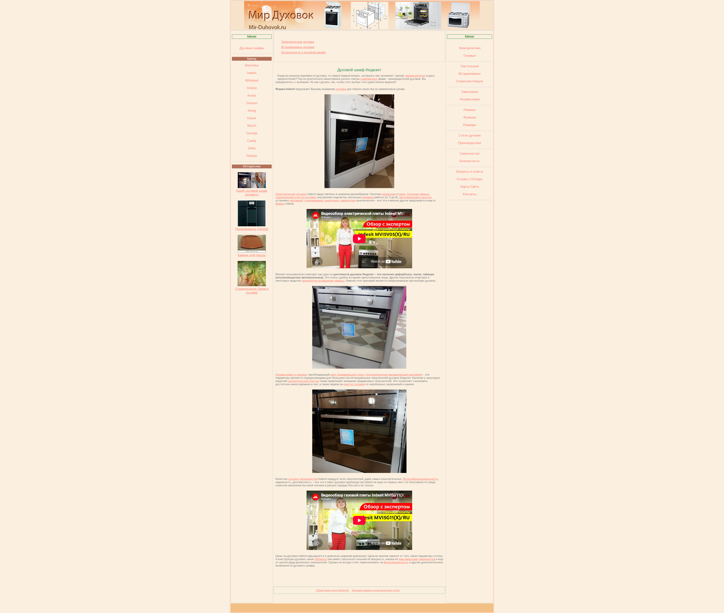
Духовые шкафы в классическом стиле (376, 590)
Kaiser (251, 118)
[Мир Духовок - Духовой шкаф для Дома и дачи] (362, 28)
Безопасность (469, 161)
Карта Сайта (469, 186)
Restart (252, 156)
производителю (415, 75)
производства (309, 478)
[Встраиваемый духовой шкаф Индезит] (359, 471)
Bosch (251, 125)
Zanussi (251, 103)
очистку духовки (354, 384)
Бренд (251, 58)
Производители (469, 143)
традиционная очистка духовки (295, 197)
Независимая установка (291, 374)
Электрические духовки (291, 194)
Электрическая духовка (297, 41)
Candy (251, 141)
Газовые (470, 55)
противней (296, 200)
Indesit (251, 73)
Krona (252, 95)
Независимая (470, 99)
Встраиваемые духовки (297, 47)
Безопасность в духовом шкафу (303, 52)
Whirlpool (251, 80)
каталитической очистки (303, 381)
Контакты (469, 194)
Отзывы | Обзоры (469, 179)
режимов (368, 197)
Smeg (252, 110)
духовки (341, 89)
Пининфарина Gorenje (251, 229)
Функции (469, 117)
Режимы (470, 110)
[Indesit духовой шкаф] (359, 367)
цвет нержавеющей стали (347, 374)
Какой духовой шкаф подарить (251, 192)
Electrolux (252, 65)
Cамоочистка (469, 153)
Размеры (469, 125)
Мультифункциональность (420, 478)
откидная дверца (418, 194)
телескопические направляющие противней (393, 374)
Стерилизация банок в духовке (251, 290)
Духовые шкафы (251, 48)
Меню (251, 36)
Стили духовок (470, 135)
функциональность (396, 562)
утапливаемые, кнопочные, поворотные (330, 200)
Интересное (251, 166)
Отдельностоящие (469, 81)
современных (369, 78)
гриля (401, 194)
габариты (321, 559)
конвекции (388, 194)
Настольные (470, 66)
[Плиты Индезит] (359, 187)
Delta (251, 148)
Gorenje (251, 133)
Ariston (252, 88)
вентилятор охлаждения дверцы (323, 280)
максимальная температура (417, 559)
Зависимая (469, 92)
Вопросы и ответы (469, 171)
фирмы (280, 203)
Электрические (470, 48)
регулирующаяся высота (415, 197)
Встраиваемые (470, 73)
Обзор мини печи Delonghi (332, 590)
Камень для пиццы (252, 255)
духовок (293, 478)
